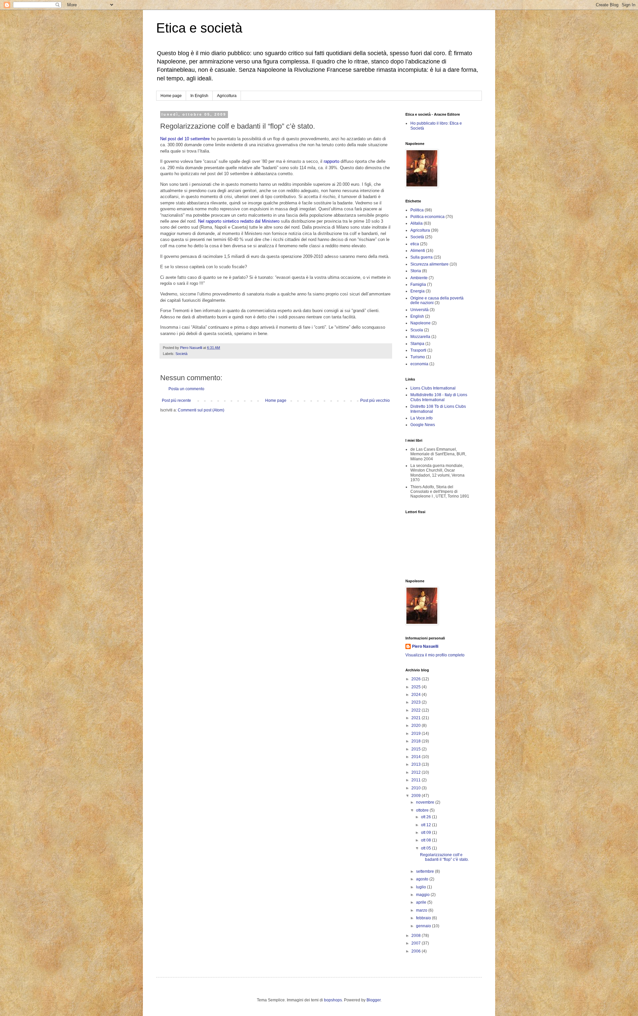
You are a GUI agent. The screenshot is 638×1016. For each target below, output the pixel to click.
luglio (421, 887)
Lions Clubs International (433, 388)
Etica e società (199, 28)
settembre (425, 871)
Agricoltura (227, 95)
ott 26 (426, 817)
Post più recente (176, 400)
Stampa (417, 343)
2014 (416, 756)
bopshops (333, 1000)
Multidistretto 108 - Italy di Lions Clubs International (438, 397)
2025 (416, 687)
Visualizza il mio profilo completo (435, 655)
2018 (416, 741)
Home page (171, 95)
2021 (416, 718)
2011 (416, 780)
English (417, 316)
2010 (416, 788)
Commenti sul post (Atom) (201, 410)
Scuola (416, 330)
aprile (421, 902)
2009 (416, 795)
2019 (416, 733)
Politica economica (427, 216)
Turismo (417, 357)
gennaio (424, 926)
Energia (417, 291)
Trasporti (418, 350)
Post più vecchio (375, 400)
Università (419, 309)
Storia (415, 271)
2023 (416, 702)
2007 (416, 943)
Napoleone (420, 323)
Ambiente (419, 278)
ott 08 (426, 840)
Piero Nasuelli (425, 646)
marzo (422, 910)
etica (414, 244)
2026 (416, 679)
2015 (416, 749)
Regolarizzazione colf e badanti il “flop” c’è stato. (444, 857)
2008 (416, 935)
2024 (416, 694)
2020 (416, 725)
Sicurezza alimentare (429, 264)
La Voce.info (421, 418)
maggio (423, 894)
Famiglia (418, 284)
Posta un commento (186, 389)
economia (419, 364)
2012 (416, 772)
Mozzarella (420, 336)
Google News (422, 424)
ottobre (423, 810)
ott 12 (426, 825)
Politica (417, 210)
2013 (416, 764)
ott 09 (426, 832)
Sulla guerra (421, 257)
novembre (425, 802)
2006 (416, 951)
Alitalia (416, 223)
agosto (422, 879)
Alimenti (417, 250)
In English (199, 95)
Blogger (373, 1000)
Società (181, 354)
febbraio (424, 918)
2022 (416, 710)
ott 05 (426, 848)
